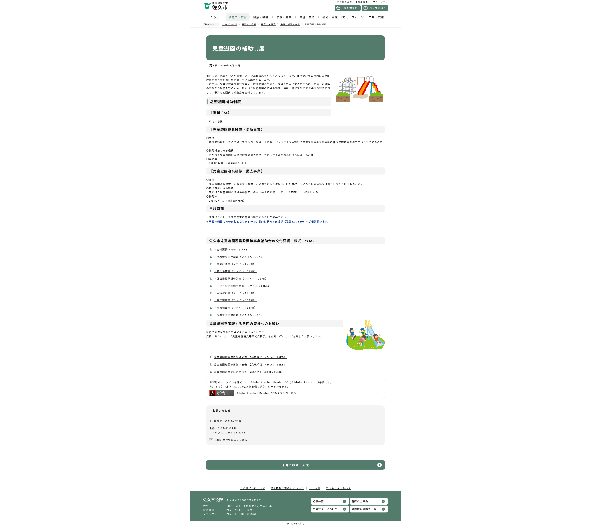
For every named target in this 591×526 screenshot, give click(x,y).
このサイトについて (252, 488)
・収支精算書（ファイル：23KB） (235, 300)
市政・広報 (376, 17)
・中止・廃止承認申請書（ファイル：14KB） (242, 286)
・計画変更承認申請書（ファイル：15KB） (241, 278)
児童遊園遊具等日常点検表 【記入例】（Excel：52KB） (249, 371)
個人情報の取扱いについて (287, 488)
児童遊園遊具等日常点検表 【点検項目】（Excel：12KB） (250, 364)
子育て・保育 (268, 24)
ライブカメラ (378, 8)
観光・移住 (330, 17)
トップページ (229, 24)
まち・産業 (284, 17)
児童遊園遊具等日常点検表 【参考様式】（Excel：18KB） (250, 357)
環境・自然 (307, 17)
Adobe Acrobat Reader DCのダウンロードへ (266, 393)
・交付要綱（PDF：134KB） (232, 249)
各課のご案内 (360, 501)
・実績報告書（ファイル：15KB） (235, 293)
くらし (214, 17)
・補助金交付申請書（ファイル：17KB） (239, 256)
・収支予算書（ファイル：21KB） (235, 271)
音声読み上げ (344, 1)
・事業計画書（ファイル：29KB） (235, 264)
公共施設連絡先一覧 (364, 509)
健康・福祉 (261, 17)
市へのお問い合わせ (338, 488)
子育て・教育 (238, 17)
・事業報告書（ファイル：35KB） (235, 307)
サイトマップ (380, 1)
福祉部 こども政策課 (227, 421)
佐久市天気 (351, 8)
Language (362, 1)
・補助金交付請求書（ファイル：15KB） (239, 315)
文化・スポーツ (353, 17)
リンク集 (314, 488)
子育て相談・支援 (290, 24)
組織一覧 (318, 501)
